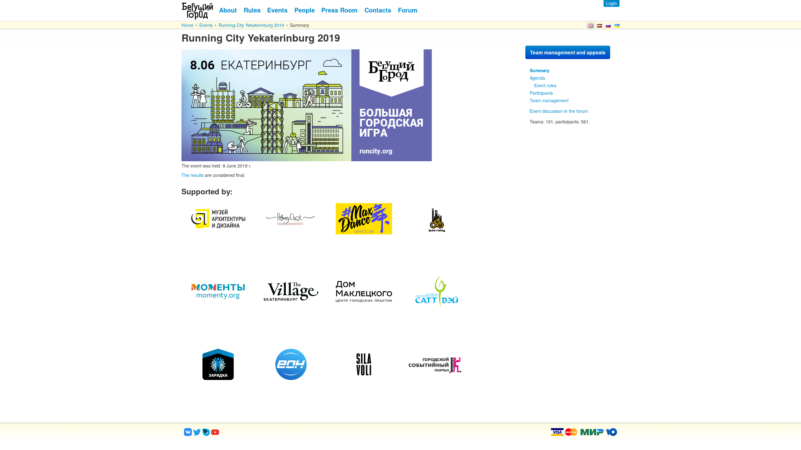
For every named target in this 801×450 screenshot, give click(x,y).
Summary (539, 70)
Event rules (545, 85)
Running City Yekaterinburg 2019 (251, 25)
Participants (541, 93)
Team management (549, 100)
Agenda (537, 78)
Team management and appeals (567, 52)
